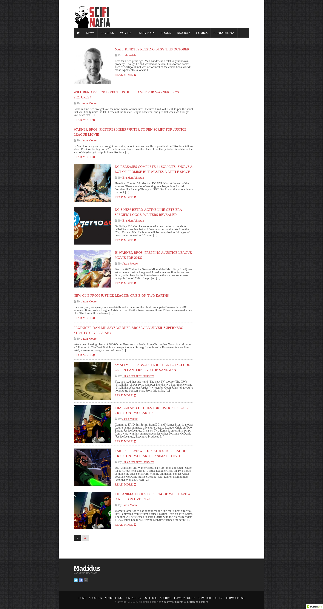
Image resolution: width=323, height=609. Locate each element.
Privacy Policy (184, 598)
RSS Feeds (150, 598)
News (90, 32)
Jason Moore (88, 103)
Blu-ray (183, 32)
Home (82, 598)
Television (146, 32)
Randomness (224, 32)
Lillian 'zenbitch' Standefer (138, 375)
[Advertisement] (181, 14)
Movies (125, 32)
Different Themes (197, 601)
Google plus (86, 580)
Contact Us (133, 598)
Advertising (113, 598)
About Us (95, 598)
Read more (124, 74)
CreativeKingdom (172, 601)
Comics (202, 32)
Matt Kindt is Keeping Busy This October (152, 49)
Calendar (84, 42)
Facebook (81, 580)
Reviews (107, 32)
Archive (165, 598)
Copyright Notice (210, 598)
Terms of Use (235, 598)
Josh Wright (129, 55)
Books (166, 32)
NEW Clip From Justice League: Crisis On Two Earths (121, 295)
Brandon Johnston (133, 177)
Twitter (76, 580)
